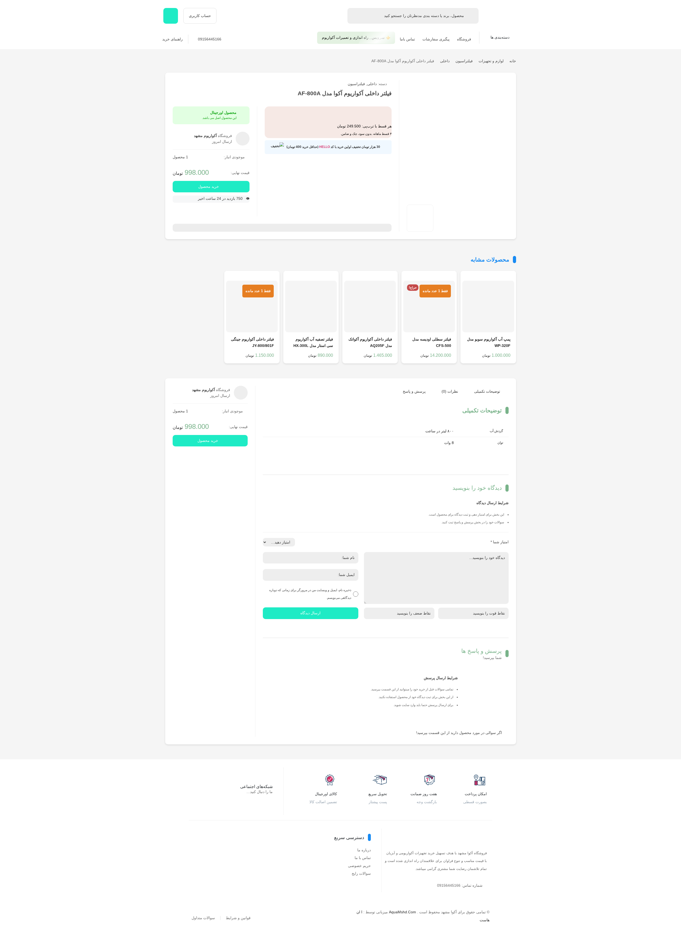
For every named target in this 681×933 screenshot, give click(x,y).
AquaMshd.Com (402, 912)
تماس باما (407, 39)
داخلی (445, 61)
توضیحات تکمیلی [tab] (487, 391)
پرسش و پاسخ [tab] (414, 391)
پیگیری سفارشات (436, 39)
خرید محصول (208, 186)
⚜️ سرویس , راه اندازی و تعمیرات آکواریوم (356, 37)
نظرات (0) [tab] (450, 391)
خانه (512, 61)
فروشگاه (464, 39)
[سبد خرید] (170, 16)
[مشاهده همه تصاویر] (420, 218)
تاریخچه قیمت (441, 84)
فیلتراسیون (464, 61)
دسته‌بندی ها (500, 37)
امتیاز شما (500, 542)
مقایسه (463, 84)
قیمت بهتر (452, 84)
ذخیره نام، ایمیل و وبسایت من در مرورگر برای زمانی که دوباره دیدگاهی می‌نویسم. (310, 594)
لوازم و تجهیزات (491, 61)
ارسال (474, 84)
